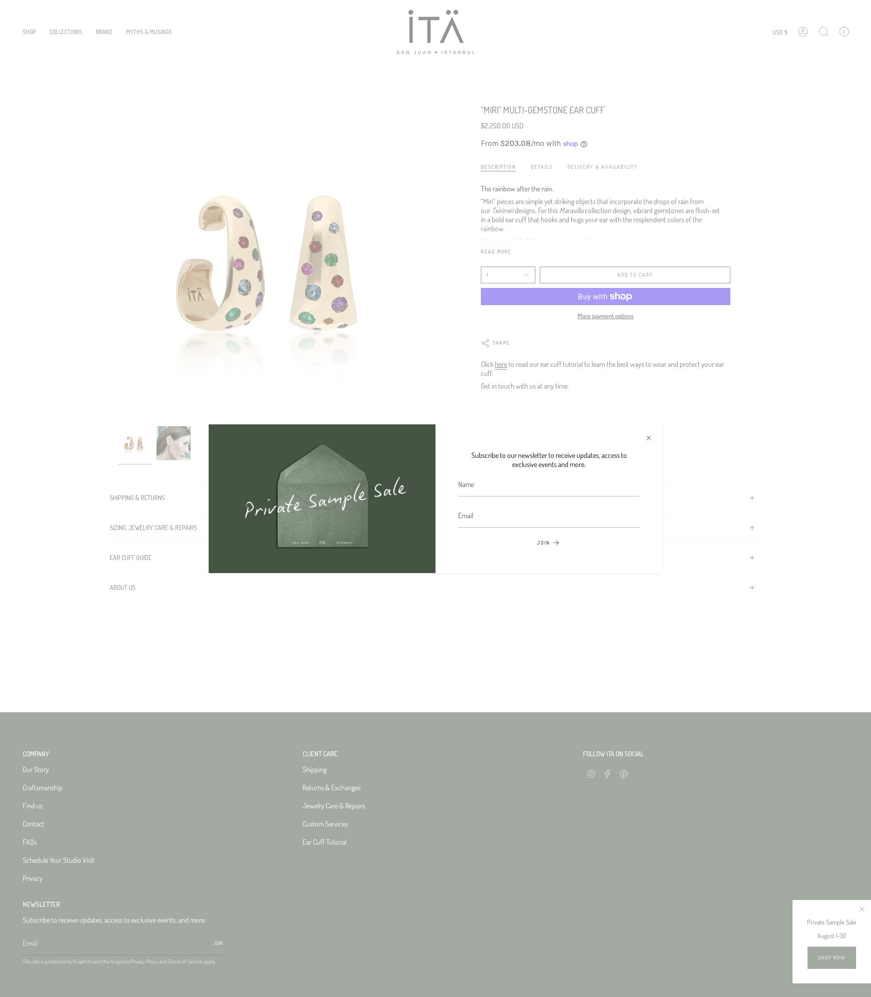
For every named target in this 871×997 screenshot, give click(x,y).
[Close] (648, 438)
